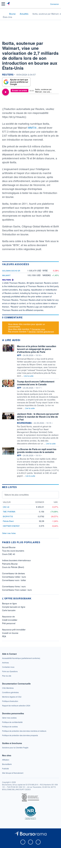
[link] (21, 658)
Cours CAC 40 (8, 554)
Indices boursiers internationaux (16, 560)
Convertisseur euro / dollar (14, 580)
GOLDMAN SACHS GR (11, 270)
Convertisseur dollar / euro (14, 576)
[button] (3, 4)
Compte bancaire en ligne (13, 606)
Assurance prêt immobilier (14, 629)
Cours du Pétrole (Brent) (13, 567)
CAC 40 (6, 507)
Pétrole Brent (8, 521)
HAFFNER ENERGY (11, 526)
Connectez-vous (38, 329)
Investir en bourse (10, 633)
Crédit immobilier (9, 619)
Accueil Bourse (8, 547)
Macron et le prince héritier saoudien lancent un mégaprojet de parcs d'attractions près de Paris (36, 349)
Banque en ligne (9, 603)
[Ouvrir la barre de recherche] (42, 4)
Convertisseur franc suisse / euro (17, 589)
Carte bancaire (8, 610)
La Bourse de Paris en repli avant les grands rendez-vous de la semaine (36, 451)
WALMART (6, 275)
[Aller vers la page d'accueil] (8, 4)
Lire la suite (28, 375)
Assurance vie (8, 616)
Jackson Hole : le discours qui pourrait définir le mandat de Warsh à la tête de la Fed (38, 416)
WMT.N (32, 127)
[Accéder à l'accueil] (4, 13)
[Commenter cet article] (9, 101)
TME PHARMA (9, 511)
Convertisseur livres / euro (14, 586)
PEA (4, 636)
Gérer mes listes (9, 533)
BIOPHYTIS (8, 516)
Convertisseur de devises (13, 573)
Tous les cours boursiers (13, 550)
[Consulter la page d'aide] (47, 4)
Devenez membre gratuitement (41, 331)
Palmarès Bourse (10, 563)
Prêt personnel (8, 623)
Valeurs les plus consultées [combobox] (16, 494)
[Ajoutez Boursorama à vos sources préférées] (16, 81)
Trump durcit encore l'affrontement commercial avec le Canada (35, 383)
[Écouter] (5, 92)
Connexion (54, 4)
